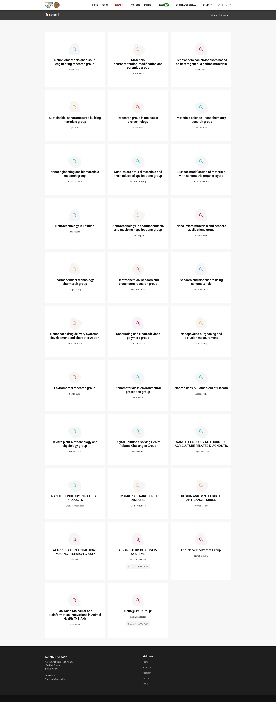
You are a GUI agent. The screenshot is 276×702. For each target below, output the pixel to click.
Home (95, 5)
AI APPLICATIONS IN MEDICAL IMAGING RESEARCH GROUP (75, 552)
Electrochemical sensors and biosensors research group (138, 282)
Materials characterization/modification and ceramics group (138, 63)
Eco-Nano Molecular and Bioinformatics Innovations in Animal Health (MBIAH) (75, 614)
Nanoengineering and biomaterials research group (74, 173)
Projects (135, 5)
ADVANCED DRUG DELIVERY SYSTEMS (138, 552)
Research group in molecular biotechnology (138, 119)
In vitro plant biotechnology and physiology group (74, 444)
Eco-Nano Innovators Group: (201, 550)
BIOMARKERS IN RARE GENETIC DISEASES (138, 498)
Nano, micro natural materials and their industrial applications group (138, 173)
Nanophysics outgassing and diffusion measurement (201, 335)
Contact (207, 5)
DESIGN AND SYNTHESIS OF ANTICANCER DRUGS (201, 498)
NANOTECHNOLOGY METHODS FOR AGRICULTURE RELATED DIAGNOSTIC (201, 444)
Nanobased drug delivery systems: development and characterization (74, 335)
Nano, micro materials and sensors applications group (201, 227)
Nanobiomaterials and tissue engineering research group (74, 62)
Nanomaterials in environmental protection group (138, 389)
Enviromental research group (74, 388)
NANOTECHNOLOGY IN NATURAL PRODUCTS (74, 498)
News (163, 5)
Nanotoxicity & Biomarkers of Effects (201, 388)
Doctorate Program (186, 5)
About (105, 5)
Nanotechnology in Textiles (74, 226)
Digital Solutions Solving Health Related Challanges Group (138, 444)
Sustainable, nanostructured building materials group (75, 119)
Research (119, 5)
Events (147, 5)
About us (147, 667)
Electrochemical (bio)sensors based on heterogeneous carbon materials (201, 62)
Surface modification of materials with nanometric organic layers (201, 173)
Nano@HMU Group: (138, 611)
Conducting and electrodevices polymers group (138, 335)
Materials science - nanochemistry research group (201, 119)
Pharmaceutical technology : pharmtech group (74, 282)
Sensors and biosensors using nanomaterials (201, 282)
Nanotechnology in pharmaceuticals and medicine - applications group (138, 227)
